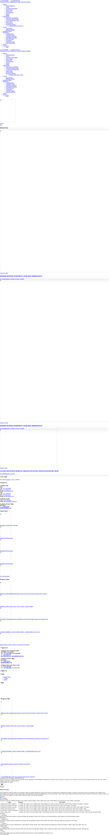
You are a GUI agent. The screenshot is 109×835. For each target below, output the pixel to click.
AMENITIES (6, 16)
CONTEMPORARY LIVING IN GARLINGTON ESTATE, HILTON (18, 776)
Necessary (4, 798)
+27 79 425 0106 (7, 667)
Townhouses (9, 40)
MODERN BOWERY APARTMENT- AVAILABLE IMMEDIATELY (21, 276)
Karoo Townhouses (10, 43)
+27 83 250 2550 (7, 493)
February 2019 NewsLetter (6, 538)
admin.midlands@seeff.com (10, 501)
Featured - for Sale (9, 473)
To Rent (21, 279)
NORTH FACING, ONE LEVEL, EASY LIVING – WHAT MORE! (16, 606)
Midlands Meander (10, 29)
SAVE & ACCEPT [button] (4, 834)
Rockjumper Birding (11, 24)
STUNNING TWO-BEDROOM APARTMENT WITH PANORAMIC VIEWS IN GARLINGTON (24, 619)
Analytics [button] (2, 821)
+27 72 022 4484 (7, 488)
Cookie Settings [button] (3, 782)
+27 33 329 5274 (6, 489)
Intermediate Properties (11, 37)
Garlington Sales (10, 33)
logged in (8, 479)
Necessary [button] (2, 796)
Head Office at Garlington (12, 17)
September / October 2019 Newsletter (9, 525)
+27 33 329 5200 (7, 666)
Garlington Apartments (11, 36)
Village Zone (9, 11)
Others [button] (1, 830)
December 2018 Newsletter (6, 551)
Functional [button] (2, 813)
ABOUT (5, 4)
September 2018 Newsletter (6, 563)
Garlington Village (7, 31)
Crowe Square (9, 9)
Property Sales (7, 677)
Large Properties (10, 39)
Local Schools (9, 28)
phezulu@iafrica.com (9, 496)
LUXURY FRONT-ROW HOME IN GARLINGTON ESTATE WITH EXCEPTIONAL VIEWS (29, 471)
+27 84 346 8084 (4, 0)
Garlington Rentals (10, 35)
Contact (5, 679)
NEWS (4, 44)
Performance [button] (3, 817)
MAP (7, 47)
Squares (8, 13)
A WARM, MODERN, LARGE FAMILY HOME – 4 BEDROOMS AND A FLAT (20, 632)
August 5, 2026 (3, 468)
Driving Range (9, 23)
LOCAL (5, 27)
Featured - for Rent (9, 279)
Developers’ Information (11, 8)
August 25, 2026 (4, 273)
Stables (7, 15)
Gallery (7, 7)
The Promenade (9, 12)
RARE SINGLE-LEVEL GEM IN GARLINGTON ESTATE (14, 644)
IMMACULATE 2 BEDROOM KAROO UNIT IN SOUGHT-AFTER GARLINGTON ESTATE (23, 593)
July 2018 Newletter (4, 576)
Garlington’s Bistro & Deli (12, 19)
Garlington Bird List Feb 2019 (16, 25)
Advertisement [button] (3, 826)
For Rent (17, 279)
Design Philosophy (10, 5)
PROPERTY (6, 32)
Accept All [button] (10, 782)
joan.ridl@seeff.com (15, 0)
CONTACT (6, 45)
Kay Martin (2, 279)
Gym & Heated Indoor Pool (12, 20)
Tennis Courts (9, 21)
